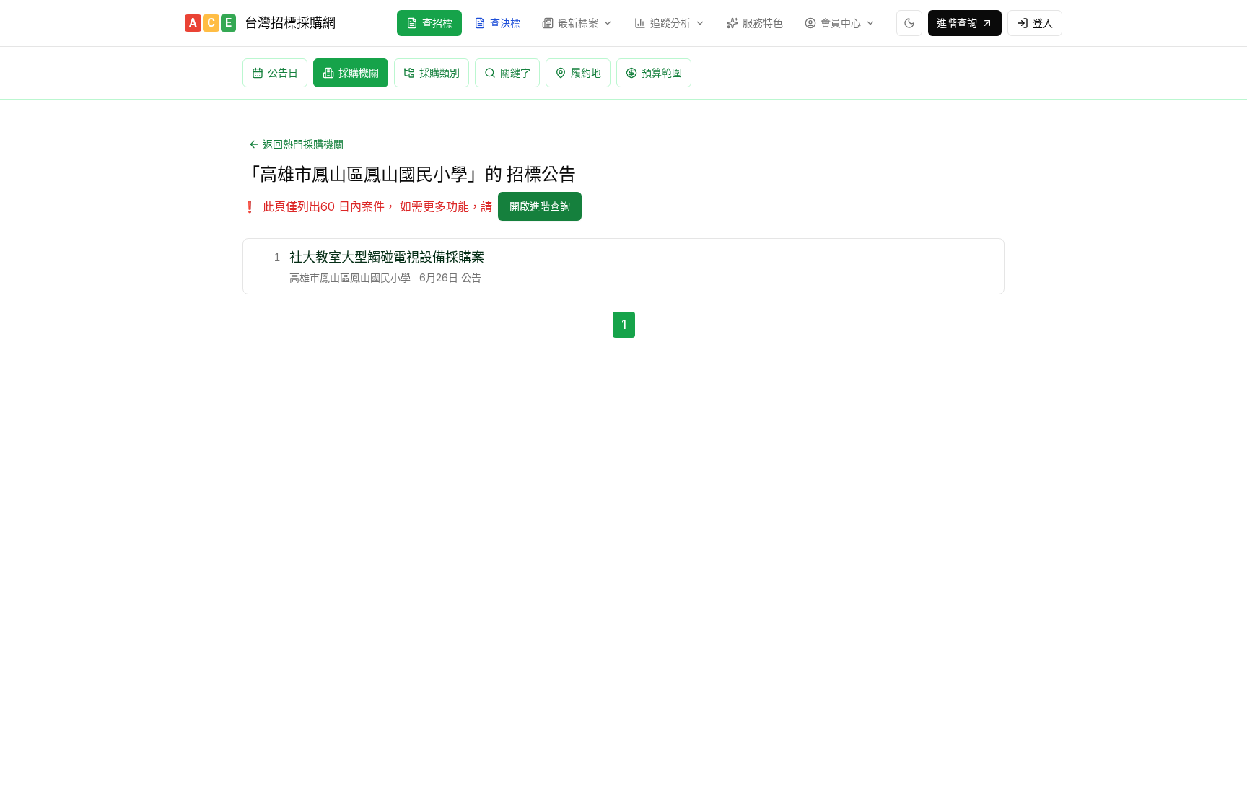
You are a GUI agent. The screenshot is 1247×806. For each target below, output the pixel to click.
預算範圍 (662, 72)
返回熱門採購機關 (303, 144)
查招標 (437, 23)
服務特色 (763, 23)
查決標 (505, 23)
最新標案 (578, 23)
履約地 (586, 72)
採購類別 (439, 72)
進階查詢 (957, 23)
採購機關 (358, 72)
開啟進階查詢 (539, 206)
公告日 (283, 72)
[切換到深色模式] (909, 23)
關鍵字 (515, 72)
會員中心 (841, 23)
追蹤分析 (670, 23)
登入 (1043, 23)
